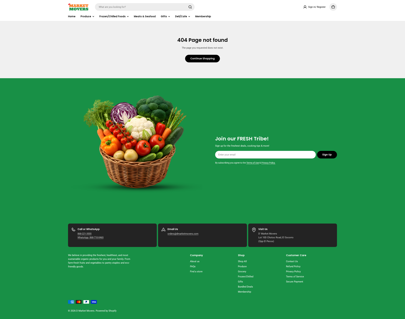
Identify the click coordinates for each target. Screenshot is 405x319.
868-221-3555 (84, 233)
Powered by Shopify (106, 310)
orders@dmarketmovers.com (183, 233)
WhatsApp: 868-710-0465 (90, 237)
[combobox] (145, 7)
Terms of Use (252, 162)
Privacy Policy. (268, 162)
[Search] (190, 7)
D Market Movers (85, 310)
